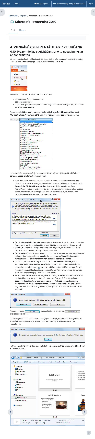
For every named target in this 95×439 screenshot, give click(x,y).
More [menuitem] (16, 4)
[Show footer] (89, 433)
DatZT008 (13, 16)
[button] (42, 3)
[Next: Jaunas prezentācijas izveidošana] (84, 412)
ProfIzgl (6, 3)
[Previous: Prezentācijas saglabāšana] (10, 412)
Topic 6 (23, 16)
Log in (90, 4)
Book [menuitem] (13, 30)
